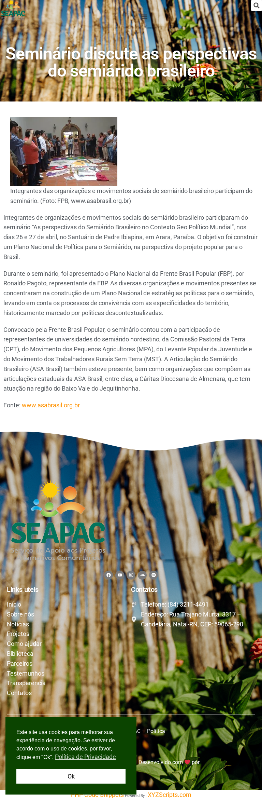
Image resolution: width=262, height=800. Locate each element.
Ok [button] (71, 776)
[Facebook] (108, 575)
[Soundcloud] (142, 575)
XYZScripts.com (169, 794)
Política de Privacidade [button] (85, 756)
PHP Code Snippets (97, 794)
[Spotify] (153, 575)
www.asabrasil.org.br (51, 405)
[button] (256, 5)
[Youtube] (119, 575)
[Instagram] (131, 575)
